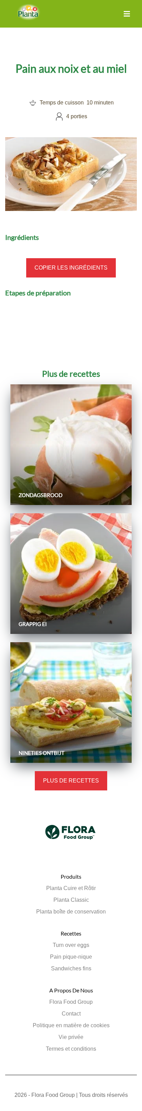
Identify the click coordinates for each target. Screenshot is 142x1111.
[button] (127, 14)
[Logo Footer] (71, 811)
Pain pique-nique (71, 957)
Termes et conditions (71, 1049)
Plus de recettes (71, 781)
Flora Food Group (71, 1002)
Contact (71, 1014)
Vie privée (71, 1037)
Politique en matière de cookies (71, 1025)
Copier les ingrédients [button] (71, 268)
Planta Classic (71, 900)
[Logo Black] (28, 7)
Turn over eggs (71, 945)
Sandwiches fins (71, 968)
